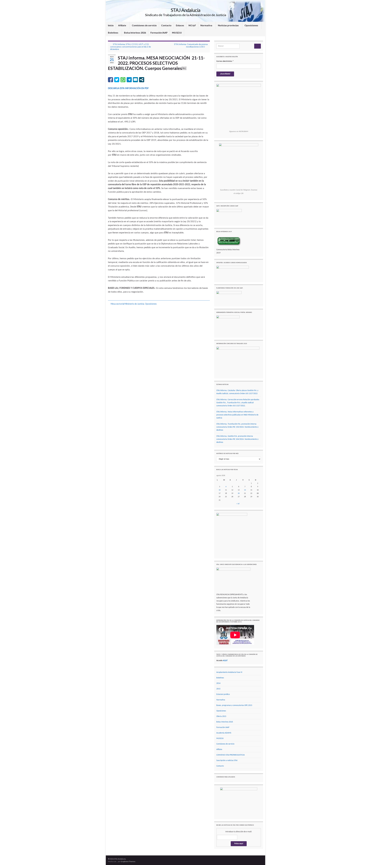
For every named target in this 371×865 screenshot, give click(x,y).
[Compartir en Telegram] (129, 79)
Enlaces (180, 25)
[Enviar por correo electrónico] (135, 79)
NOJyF (192, 25)
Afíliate (122, 25)
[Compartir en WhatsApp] (123, 79)
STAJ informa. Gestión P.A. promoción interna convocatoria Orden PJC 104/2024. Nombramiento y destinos (237, 439)
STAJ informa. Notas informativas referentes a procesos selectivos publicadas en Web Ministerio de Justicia (237, 415)
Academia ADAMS (223, 733)
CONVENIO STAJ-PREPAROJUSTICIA (230, 755)
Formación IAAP (159, 32)
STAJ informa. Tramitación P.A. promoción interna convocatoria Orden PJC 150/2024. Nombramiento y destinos (237, 427)
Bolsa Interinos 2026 (135, 32)
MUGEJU (177, 32)
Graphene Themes (128, 861)
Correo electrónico (225, 61)
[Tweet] (116, 79)
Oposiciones (251, 25)
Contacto (166, 25)
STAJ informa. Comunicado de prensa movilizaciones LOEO (191, 45)
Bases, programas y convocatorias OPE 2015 (234, 705)
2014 (218, 683)
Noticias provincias (228, 25)
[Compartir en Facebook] (110, 79)
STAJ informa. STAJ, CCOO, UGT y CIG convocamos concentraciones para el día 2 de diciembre (130, 46)
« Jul (237, 504)
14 (245, 490)
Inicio (111, 25)
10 (219, 490)
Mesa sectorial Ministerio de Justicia (127, 304)
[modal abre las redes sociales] (141, 79)
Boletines (113, 32)
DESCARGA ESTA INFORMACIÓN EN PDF (128, 88)
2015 (218, 689)
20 (239, 493)
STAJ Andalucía (185, 10)
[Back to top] (364, 858)
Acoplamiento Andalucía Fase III (229, 672)
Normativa (206, 25)
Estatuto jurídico (223, 694)
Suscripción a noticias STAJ (226, 760)
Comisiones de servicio (144, 25)
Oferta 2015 (221, 716)
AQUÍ (225, 660)
